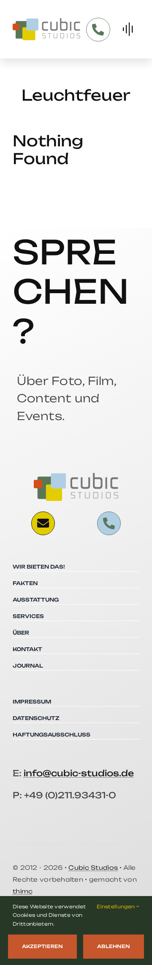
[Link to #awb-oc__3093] (43, 523)
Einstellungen (116, 907)
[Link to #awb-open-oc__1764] (128, 29)
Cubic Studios (93, 867)
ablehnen (113, 946)
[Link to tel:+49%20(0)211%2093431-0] (98, 29)
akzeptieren (42, 946)
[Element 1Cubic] (46, 21)
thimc (23, 891)
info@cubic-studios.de (79, 773)
